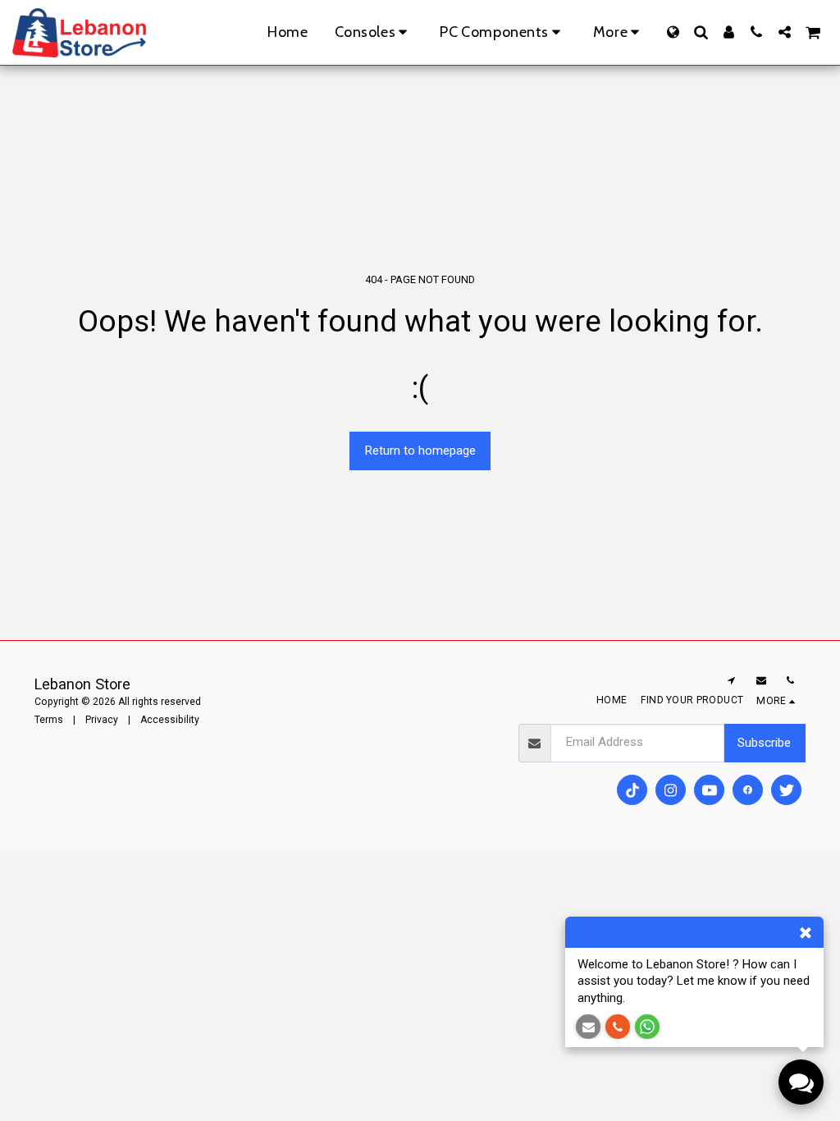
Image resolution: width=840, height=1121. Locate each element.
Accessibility (169, 719)
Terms (48, 719)
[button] (700, 32)
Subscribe (764, 742)
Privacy (101, 719)
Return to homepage (420, 450)
